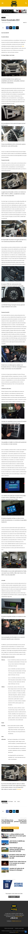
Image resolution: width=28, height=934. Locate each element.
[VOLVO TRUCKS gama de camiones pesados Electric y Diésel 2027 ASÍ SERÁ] (5, 849)
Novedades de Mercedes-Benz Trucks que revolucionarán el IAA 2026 (17, 856)
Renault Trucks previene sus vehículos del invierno (20, 821)
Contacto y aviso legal (19, 928)
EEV (15, 801)
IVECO (18, 801)
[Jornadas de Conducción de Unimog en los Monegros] (5, 870)
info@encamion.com (16, 921)
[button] (26, 3)
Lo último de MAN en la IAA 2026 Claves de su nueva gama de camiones (17, 835)
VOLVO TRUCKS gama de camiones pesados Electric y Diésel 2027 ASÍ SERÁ (17, 849)
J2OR (17, 932)
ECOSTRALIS (10, 801)
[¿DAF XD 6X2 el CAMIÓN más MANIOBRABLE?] (5, 842)
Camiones (7, 15)
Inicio (2, 15)
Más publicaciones (7, 830)
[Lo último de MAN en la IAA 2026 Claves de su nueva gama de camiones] (5, 835)
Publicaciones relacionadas (10, 828)
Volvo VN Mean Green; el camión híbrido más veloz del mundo (7, 821)
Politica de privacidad (8, 928)
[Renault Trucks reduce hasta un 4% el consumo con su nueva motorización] (5, 863)
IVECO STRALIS (5, 803)
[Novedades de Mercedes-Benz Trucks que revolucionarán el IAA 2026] (5, 856)
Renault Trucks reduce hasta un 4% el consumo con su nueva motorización (17, 863)
